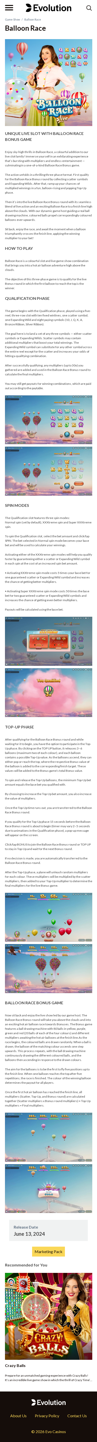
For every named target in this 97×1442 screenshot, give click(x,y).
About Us (18, 1415)
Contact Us (77, 1415)
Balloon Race (32, 19)
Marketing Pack (48, 1251)
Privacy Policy (47, 1415)
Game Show (12, 19)
